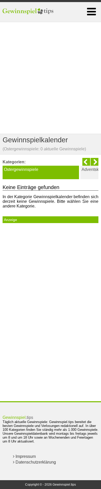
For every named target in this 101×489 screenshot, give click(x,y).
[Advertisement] (50, 78)
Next (94, 162)
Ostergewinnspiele (21, 169)
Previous (86, 162)
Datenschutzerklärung (35, 462)
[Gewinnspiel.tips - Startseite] (29, 12)
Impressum (25, 456)
